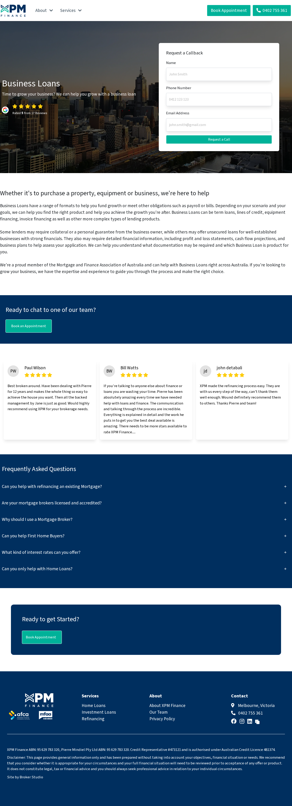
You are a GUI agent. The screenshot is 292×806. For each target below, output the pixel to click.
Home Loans (93, 705)
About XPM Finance (167, 705)
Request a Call (219, 139)
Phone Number (178, 88)
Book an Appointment (28, 326)
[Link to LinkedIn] (250, 722)
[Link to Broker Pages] (257, 722)
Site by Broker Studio (25, 777)
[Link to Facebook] (234, 722)
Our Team (158, 712)
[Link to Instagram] (242, 722)
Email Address (177, 113)
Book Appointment (229, 10)
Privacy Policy (162, 719)
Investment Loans (99, 712)
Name (171, 63)
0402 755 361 (275, 10)
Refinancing (93, 719)
